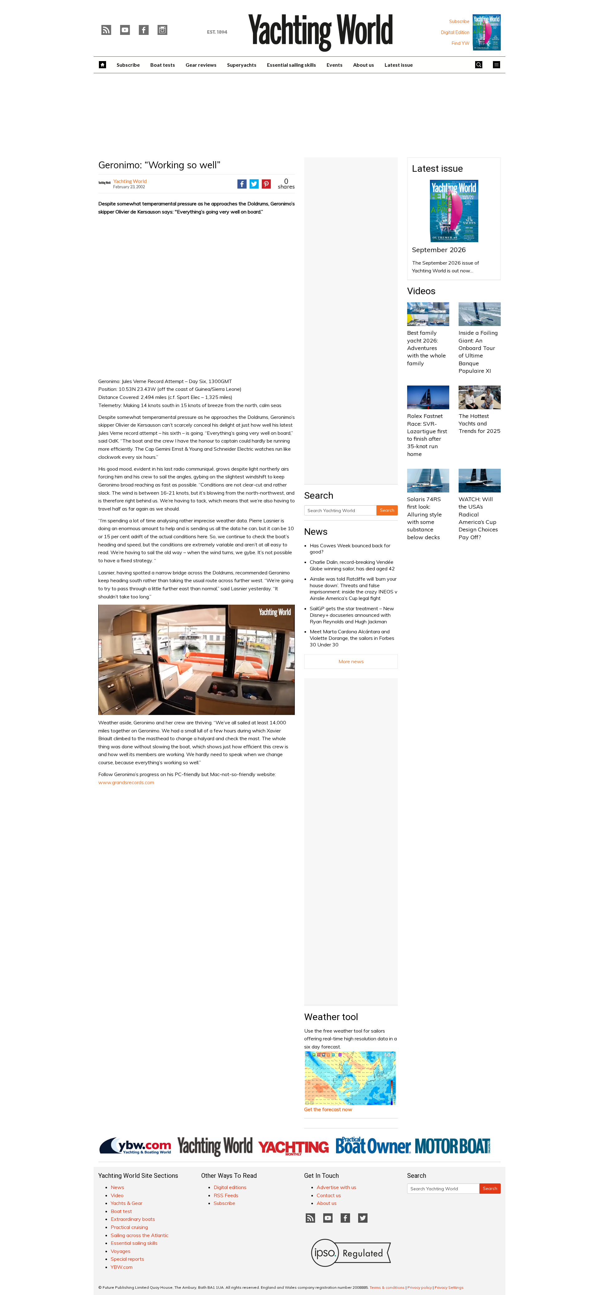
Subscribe (459, 21)
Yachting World (130, 181)
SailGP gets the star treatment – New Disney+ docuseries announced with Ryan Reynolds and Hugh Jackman (352, 615)
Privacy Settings (449, 1287)
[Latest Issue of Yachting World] (487, 32)
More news (351, 661)
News (316, 531)
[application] (196, 660)
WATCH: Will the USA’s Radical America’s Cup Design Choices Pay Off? (478, 518)
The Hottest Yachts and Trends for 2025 (479, 423)
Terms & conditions (387, 1287)
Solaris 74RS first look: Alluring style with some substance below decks (424, 518)
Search (387, 510)
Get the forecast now (328, 1109)
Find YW (461, 43)
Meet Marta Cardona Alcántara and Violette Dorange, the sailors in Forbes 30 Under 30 (352, 638)
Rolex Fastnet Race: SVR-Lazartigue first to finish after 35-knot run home (427, 434)
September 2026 (439, 249)
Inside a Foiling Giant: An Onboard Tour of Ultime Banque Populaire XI (478, 351)
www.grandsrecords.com (126, 782)
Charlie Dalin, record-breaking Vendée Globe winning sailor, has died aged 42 (352, 565)
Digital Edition (455, 32)
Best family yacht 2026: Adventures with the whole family (426, 348)
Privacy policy (419, 1287)
